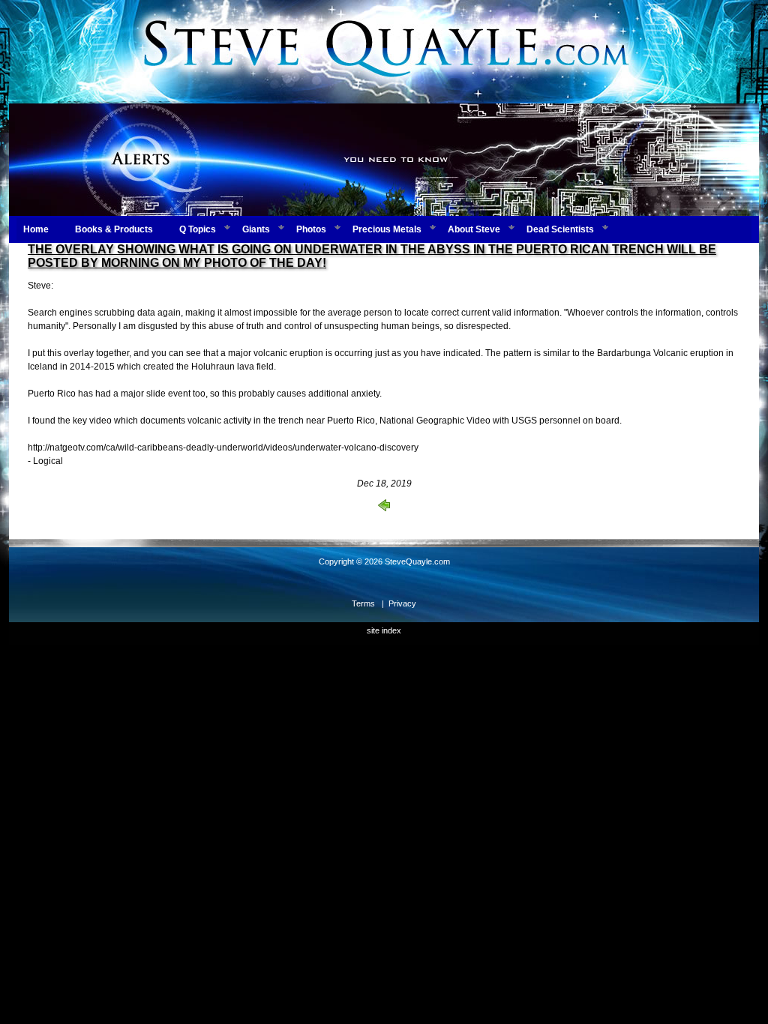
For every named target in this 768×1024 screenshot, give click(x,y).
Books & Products (114, 229)
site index (384, 630)
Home (36, 229)
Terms (363, 603)
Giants (256, 229)
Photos (311, 229)
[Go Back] (384, 508)
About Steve (474, 229)
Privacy (402, 603)
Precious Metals (387, 229)
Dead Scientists (560, 229)
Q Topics (197, 229)
